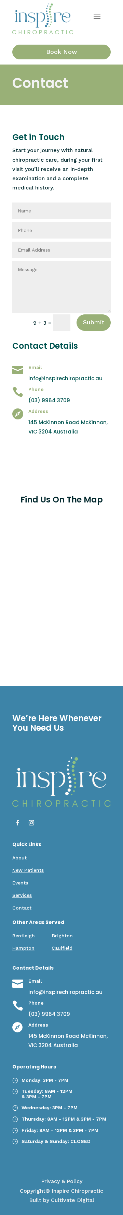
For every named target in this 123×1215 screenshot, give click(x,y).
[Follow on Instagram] (31, 822)
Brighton (62, 935)
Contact (21, 908)
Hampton (23, 948)
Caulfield (62, 948)
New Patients (28, 870)
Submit (93, 322)
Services (22, 895)
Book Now (61, 51)
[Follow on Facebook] (17, 822)
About (19, 857)
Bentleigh (23, 935)
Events (20, 883)
